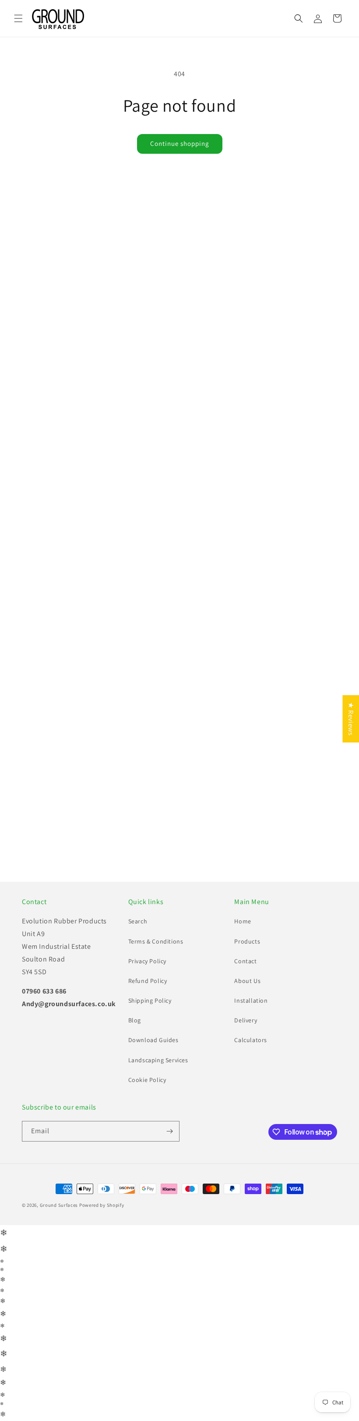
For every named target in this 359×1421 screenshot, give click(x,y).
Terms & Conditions (155, 957)
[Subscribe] (169, 1147)
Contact (245, 977)
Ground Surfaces (59, 1221)
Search (138, 937)
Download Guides (153, 1056)
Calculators (250, 1056)
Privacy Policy (147, 977)
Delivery (245, 1036)
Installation (250, 1016)
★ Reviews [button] (350, 718)
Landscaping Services (158, 1075)
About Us (247, 996)
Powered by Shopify (101, 1221)
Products (247, 957)
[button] (18, 18)
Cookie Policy (147, 1095)
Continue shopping (179, 143)
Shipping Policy (150, 1016)
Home (242, 937)
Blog (134, 1036)
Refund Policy (147, 996)
